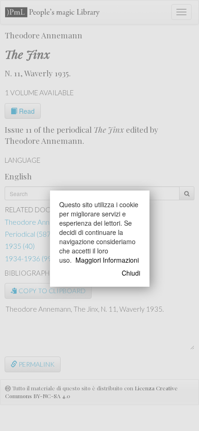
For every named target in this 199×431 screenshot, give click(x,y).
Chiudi (131, 272)
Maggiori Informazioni (107, 260)
